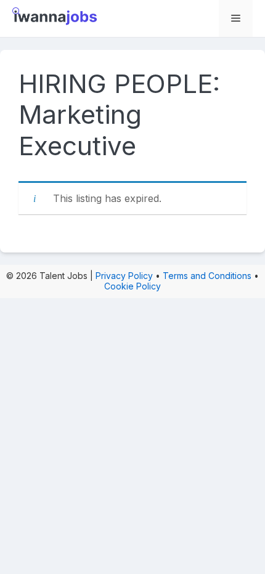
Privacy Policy (124, 275)
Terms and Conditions (207, 275)
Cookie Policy (132, 286)
